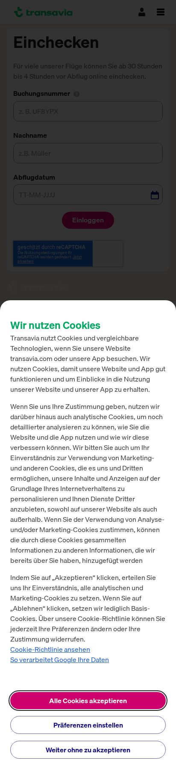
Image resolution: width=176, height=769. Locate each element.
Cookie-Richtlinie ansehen (50, 649)
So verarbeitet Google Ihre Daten (59, 659)
